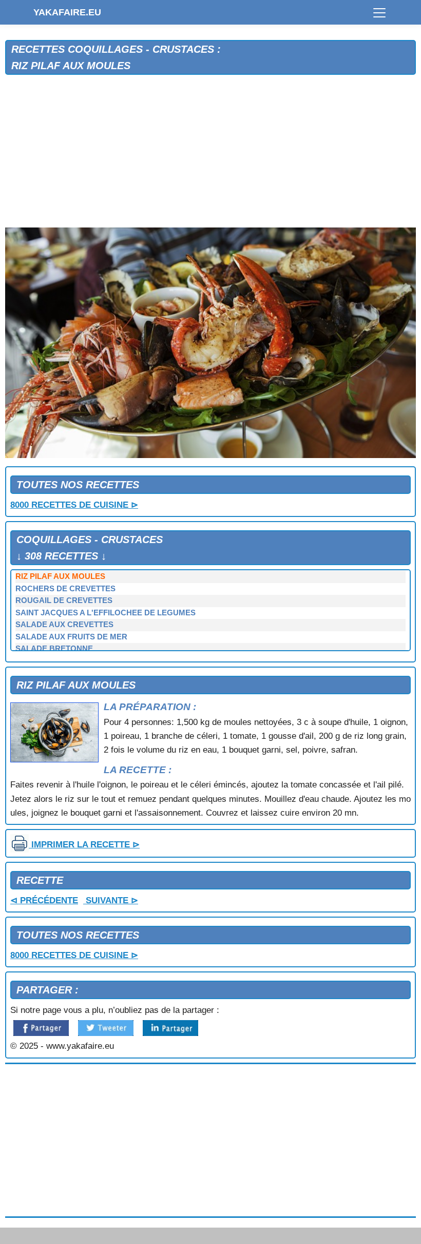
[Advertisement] (210, 151)
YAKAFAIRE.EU (67, 12)
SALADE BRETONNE (54, 649)
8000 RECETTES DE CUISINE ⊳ (74, 505)
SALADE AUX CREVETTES (64, 624)
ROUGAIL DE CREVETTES (63, 600)
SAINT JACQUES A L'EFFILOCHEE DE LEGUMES (105, 613)
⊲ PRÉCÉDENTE (44, 900)
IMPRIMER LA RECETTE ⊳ (84, 844)
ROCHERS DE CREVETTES (65, 589)
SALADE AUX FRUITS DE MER (71, 637)
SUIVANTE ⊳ (110, 900)
